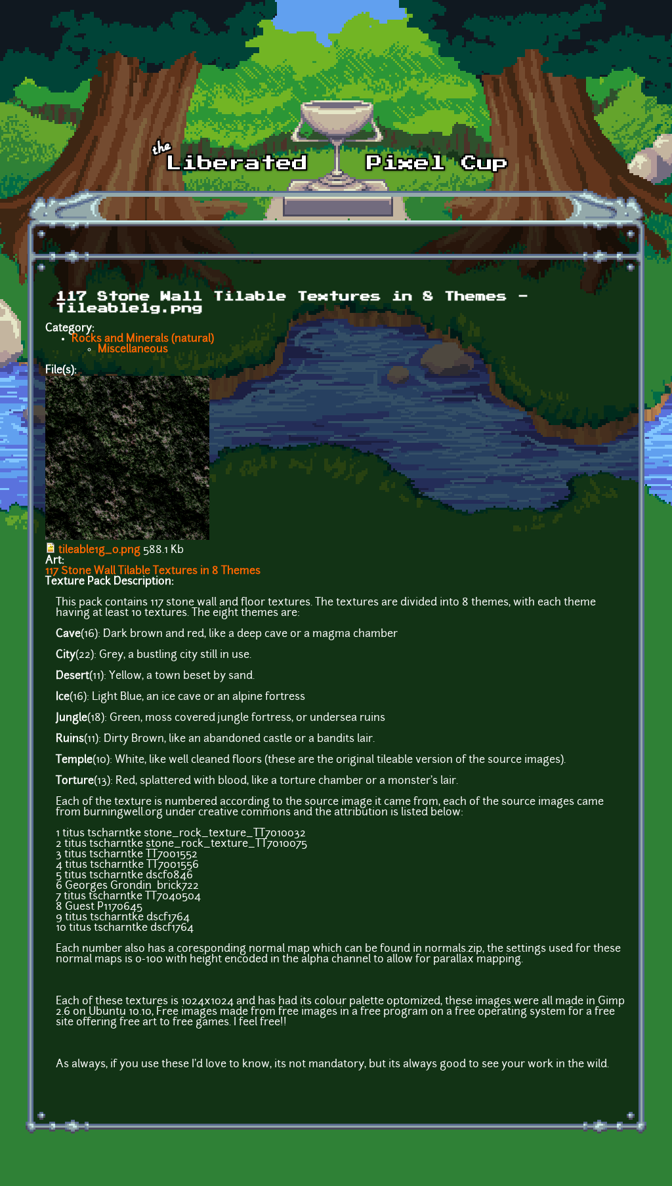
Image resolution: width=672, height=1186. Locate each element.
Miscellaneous (133, 349)
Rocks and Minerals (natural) (143, 339)
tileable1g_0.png (99, 550)
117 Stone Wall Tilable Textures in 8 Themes (153, 571)
